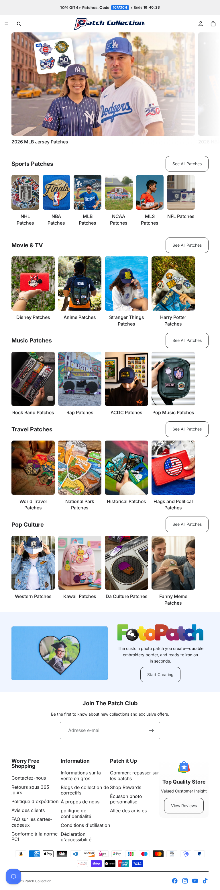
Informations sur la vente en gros (81, 775)
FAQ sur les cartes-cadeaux (31, 821)
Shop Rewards (125, 787)
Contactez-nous (28, 778)
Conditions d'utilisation (85, 825)
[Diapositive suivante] (202, 88)
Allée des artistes (128, 810)
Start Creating (160, 674)
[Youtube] (195, 880)
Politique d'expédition (34, 801)
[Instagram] (185, 880)
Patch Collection (38, 881)
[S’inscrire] (152, 731)
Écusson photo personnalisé (126, 799)
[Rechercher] (19, 23)
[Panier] (213, 23)
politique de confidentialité (76, 813)
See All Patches (187, 163)
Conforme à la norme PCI (34, 836)
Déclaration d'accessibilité (76, 836)
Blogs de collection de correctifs (85, 790)
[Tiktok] (205, 880)
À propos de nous (80, 802)
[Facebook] (174, 880)
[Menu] (6, 23)
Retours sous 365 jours (30, 789)
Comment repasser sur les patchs (134, 775)
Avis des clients (28, 810)
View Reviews (184, 805)
